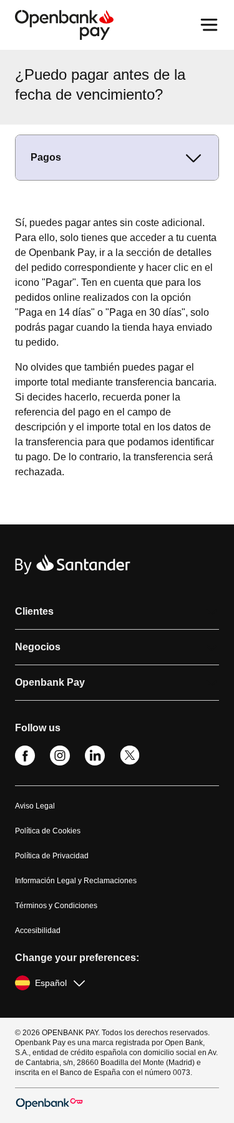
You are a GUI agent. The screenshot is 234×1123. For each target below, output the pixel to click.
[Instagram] (60, 762)
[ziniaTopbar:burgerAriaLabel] (209, 25)
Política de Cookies (47, 831)
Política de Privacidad (52, 855)
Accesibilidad (38, 930)
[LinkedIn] (95, 762)
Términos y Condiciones (56, 905)
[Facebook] (25, 762)
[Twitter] (130, 762)
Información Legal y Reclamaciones (76, 880)
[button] (117, 611)
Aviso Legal (35, 806)
